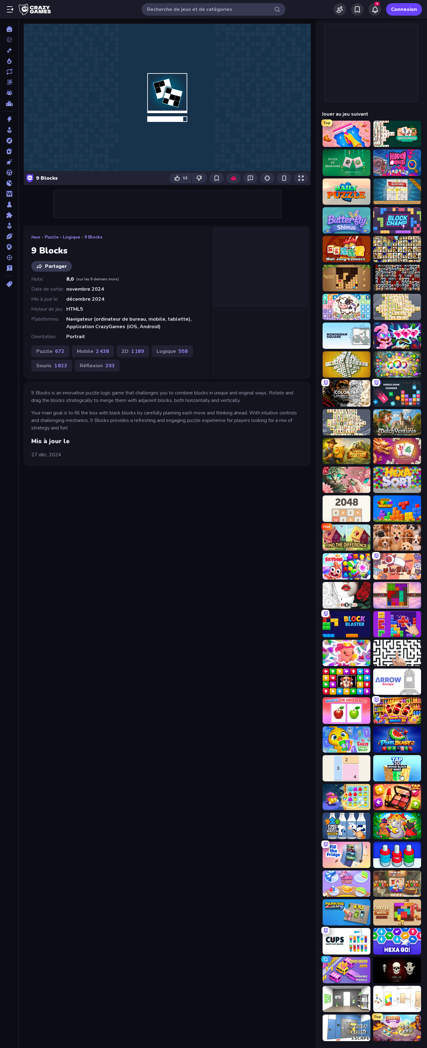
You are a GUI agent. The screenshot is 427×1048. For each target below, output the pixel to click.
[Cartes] (9, 151)
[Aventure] (9, 140)
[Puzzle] (9, 215)
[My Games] (357, 9)
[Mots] (9, 193)
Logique (71, 237)
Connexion (404, 9)
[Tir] (9, 257)
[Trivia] (9, 268)
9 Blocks (93, 237)
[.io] (9, 183)
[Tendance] (9, 61)
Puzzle (51, 237)
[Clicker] (9, 162)
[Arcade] (9, 130)
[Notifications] (375, 9)
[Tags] (9, 284)
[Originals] (9, 82)
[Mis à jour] (9, 71)
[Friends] (340, 9)
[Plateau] (9, 204)
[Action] (9, 119)
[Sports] (9, 236)
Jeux (35, 237)
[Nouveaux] (9, 50)
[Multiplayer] (9, 93)
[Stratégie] (9, 247)
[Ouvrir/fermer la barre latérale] (10, 9)
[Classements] (9, 103)
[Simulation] (9, 225)
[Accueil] (9, 29)
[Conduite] (9, 172)
